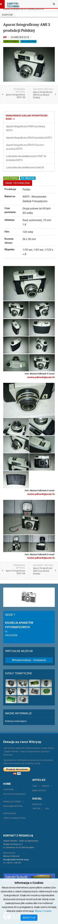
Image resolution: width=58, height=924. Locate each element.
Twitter (36, 809)
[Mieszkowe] (22, 691)
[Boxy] (11, 683)
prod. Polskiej (11, 41)
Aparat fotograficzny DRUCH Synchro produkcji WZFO (25, 147)
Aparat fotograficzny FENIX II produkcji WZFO (25, 128)
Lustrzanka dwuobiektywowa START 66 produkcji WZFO (26, 158)
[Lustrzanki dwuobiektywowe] (46, 683)
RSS (47, 809)
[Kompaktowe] (34, 683)
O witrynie (8, 789)
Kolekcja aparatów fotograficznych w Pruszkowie (23, 10)
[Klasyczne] (22, 683)
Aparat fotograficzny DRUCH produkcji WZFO (29, 137)
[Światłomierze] (34, 691)
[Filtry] (46, 691)
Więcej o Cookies (43, 911)
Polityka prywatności (14, 794)
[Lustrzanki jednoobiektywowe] (11, 691)
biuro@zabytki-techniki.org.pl (16, 859)
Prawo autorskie (12, 802)
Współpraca (9, 813)
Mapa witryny (39, 790)
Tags (34, 786)
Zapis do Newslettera (14, 818)
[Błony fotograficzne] (11, 699)
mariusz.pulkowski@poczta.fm (41, 377)
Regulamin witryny (13, 806)
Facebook (37, 804)
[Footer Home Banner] (29, 877)
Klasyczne (7, 15)
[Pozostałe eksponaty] (22, 699)
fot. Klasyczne (28, 41)
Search (45, 786)
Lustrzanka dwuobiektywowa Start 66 (25, 167)
